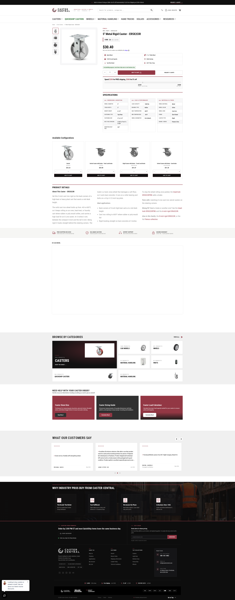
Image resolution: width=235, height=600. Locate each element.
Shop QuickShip (67, 533)
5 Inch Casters (60, 24)
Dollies (140, 19)
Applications (92, 559)
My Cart (91, 564)
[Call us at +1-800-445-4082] (162, 10)
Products (91, 556)
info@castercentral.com (166, 563)
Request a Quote (169, 72)
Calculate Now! (105, 415)
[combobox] (125, 10)
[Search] (151, 10)
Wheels (90, 19)
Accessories (153, 19)
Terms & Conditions (116, 564)
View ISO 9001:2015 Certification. (66, 560)
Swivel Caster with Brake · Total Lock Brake (101, 163)
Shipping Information (116, 559)
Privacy (99, 597)
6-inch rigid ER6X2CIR (170, 211)
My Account (92, 561)
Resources (168, 19)
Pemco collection (151, 219)
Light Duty (135, 556)
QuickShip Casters (74, 19)
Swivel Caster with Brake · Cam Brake (167, 163)
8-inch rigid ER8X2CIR (167, 216)
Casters (56, 19)
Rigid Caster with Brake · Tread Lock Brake (134, 163)
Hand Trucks (127, 19)
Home (53, 24)
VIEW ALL (176, 337)
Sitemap (110, 597)
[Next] (181, 439)
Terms (104, 597)
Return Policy (114, 556)
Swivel (68, 163)
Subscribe (172, 537)
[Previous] (176, 439)
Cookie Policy (114, 561)
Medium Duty (136, 559)
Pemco (105, 28)
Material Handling (107, 19)
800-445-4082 (164, 556)
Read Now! (61, 415)
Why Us (91, 553)
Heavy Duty (135, 561)
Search (112, 553)
